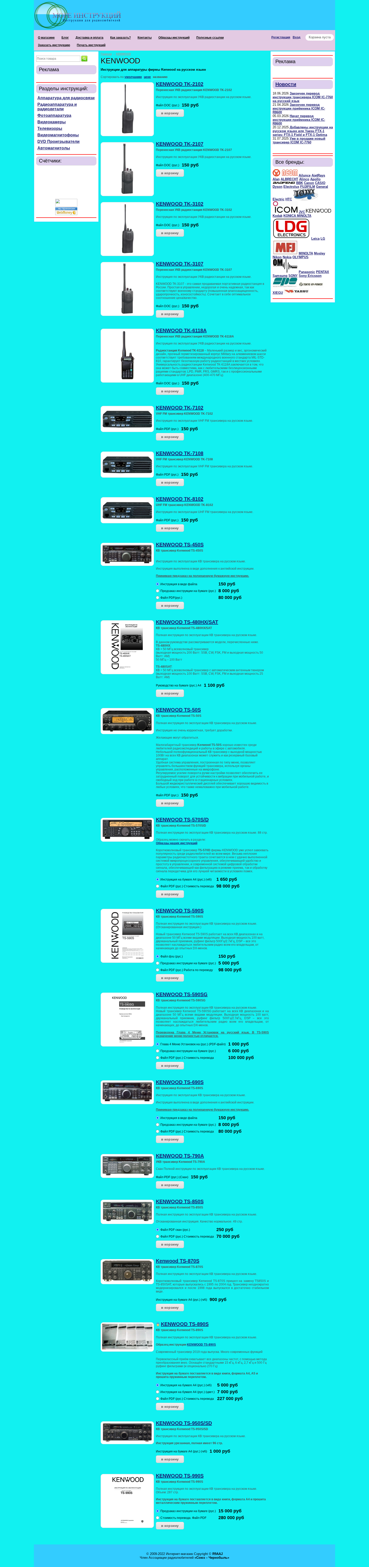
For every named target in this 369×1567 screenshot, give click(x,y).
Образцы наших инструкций (176, 843)
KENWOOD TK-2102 (179, 84)
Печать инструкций (91, 45)
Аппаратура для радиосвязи (66, 98)
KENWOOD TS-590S (180, 910)
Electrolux (291, 187)
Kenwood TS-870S (177, 1261)
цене (147, 77)
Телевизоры (49, 128)
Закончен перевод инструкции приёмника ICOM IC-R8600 (299, 108)
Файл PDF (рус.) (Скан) (172, 1177)
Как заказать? (120, 37)
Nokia (287, 257)
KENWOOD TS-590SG (182, 994)
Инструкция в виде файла (178, 584)
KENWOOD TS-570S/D (182, 819)
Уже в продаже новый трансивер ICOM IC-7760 (299, 140)
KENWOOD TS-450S (180, 544)
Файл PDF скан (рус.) (175, 1230)
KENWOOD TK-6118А (181, 330)
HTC (288, 199)
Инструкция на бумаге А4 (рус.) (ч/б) (186, 879)
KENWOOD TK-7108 (179, 453)
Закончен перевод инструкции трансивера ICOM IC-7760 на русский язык (303, 97)
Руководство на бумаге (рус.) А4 (178, 685)
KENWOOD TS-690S (180, 1082)
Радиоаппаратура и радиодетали (57, 106)
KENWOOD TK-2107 (179, 144)
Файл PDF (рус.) (167, 429)
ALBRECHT (289, 179)
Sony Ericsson (310, 276)
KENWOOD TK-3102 (179, 204)
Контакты (145, 37)
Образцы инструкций (174, 37)
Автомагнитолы (53, 148)
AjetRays (318, 175)
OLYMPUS (300, 257)
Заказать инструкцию (54, 45)
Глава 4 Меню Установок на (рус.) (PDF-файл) (193, 1044)
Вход (296, 37)
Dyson (277, 187)
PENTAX (322, 272)
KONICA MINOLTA (297, 216)
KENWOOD (123, 53)
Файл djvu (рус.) (171, 956)
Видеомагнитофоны (58, 135)
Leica (315, 238)
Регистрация (280, 37)
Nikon (277, 257)
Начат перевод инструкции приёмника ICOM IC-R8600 (299, 119)
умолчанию (133, 77)
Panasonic (307, 272)
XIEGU (278, 293)
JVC (302, 212)
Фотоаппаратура (54, 115)
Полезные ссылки (210, 37)
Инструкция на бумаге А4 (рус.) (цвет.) (187, 1392)
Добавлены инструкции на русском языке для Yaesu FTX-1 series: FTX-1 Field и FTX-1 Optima (303, 131)
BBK (299, 183)
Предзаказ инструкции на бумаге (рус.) (188, 591)
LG (323, 238)
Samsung (280, 276)
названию (160, 77)
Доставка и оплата (89, 37)
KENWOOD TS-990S (180, 1475)
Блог (65, 37)
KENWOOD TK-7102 (179, 407)
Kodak (277, 216)
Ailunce (305, 175)
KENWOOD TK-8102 (179, 499)
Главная (106, 53)
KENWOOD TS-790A (180, 1156)
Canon (309, 183)
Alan (276, 179)
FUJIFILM (307, 187)
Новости (285, 84)
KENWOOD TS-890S (185, 1324)
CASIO (320, 183)
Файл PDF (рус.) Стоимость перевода (187, 886)
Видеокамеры (51, 122)
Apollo (315, 179)
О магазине (46, 37)
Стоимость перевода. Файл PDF (183, 1518)
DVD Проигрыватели (58, 141)
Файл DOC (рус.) (167, 105)
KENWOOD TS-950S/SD (184, 1423)
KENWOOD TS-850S (180, 1201)
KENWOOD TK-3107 (179, 264)
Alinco (304, 179)
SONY (293, 276)
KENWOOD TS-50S (178, 710)
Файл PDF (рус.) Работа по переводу (186, 970)
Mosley (319, 253)
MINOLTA (306, 253)
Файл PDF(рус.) (171, 597)
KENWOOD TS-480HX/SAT (187, 622)
